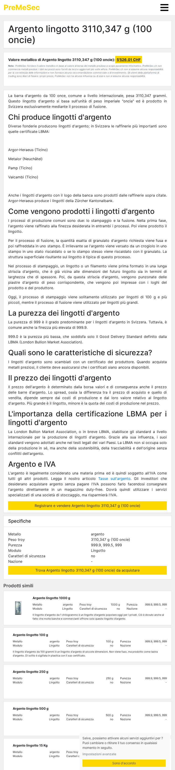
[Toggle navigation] (164, 7)
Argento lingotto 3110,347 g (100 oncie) (80, 34)
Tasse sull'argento (114, 478)
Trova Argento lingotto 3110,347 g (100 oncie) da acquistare (87, 570)
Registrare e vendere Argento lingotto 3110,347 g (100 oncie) (87, 505)
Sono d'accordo (124, 763)
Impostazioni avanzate (99, 754)
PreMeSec (22, 7)
